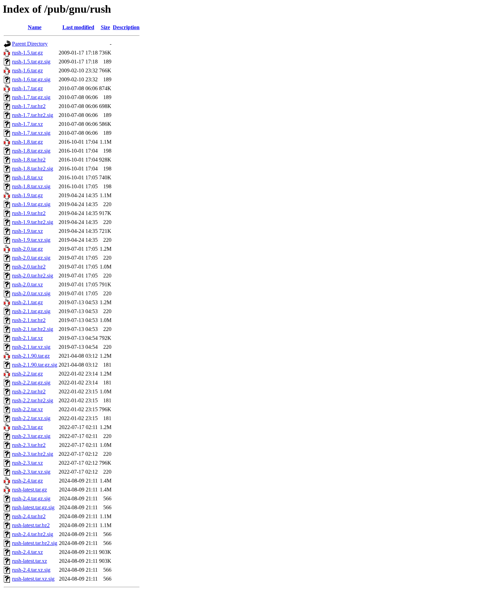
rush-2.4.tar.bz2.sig (32, 534)
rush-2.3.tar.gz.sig (31, 436)
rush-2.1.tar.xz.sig (31, 347)
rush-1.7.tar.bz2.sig (32, 115)
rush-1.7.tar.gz (27, 88)
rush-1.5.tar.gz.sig (31, 61)
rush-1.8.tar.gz (27, 142)
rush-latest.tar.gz (29, 489)
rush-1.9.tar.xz (27, 231)
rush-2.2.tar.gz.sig (31, 382)
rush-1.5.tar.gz (27, 53)
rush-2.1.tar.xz (27, 338)
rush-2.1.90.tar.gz (31, 356)
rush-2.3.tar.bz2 (29, 445)
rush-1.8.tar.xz (27, 177)
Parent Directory (30, 44)
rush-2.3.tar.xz (27, 463)
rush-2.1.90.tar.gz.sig (34, 365)
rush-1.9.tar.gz (27, 195)
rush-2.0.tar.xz (27, 284)
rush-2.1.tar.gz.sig (31, 311)
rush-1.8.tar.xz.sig (31, 186)
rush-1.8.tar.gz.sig (31, 151)
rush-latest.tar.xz (29, 561)
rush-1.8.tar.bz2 (29, 160)
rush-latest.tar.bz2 (31, 525)
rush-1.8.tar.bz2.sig (32, 168)
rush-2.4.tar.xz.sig (31, 570)
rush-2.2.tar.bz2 (29, 391)
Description (126, 27)
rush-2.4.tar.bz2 (29, 516)
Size (105, 27)
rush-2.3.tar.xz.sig (31, 472)
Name (34, 27)
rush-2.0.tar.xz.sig (31, 293)
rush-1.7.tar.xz (27, 124)
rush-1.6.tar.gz (27, 70)
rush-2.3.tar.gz (27, 427)
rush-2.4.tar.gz (27, 481)
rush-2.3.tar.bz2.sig (32, 454)
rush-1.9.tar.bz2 (29, 213)
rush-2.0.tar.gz (27, 249)
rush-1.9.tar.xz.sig (31, 240)
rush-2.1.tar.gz (27, 302)
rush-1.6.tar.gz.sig (31, 79)
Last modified (78, 27)
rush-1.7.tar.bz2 (29, 106)
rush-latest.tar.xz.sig (33, 579)
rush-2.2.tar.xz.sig (31, 418)
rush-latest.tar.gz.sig (33, 507)
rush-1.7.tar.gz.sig (31, 97)
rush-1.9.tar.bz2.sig (32, 222)
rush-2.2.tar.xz (27, 409)
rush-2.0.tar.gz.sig (31, 258)
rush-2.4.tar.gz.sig (31, 498)
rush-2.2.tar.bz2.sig (32, 400)
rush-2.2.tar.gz (27, 374)
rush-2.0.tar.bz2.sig (32, 275)
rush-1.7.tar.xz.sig (31, 133)
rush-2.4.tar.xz (27, 552)
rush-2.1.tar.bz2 (29, 320)
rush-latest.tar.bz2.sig (34, 543)
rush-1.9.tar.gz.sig (31, 204)
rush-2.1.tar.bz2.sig (32, 329)
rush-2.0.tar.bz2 (29, 267)
